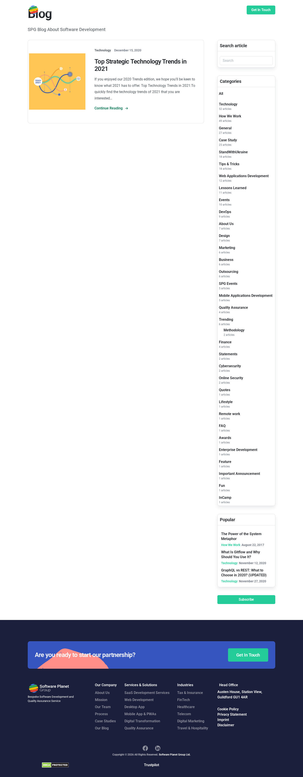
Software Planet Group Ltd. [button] (175, 754)
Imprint (223, 720)
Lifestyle (226, 402)
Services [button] (128, 10)
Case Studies (177, 10)
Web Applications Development (244, 176)
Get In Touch (261, 10)
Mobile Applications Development (245, 295)
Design (224, 236)
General (225, 128)
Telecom (184, 714)
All (221, 93)
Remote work (229, 414)
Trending (226, 319)
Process (101, 714)
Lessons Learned (232, 188)
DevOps (225, 212)
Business (226, 260)
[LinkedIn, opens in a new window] (158, 748)
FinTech (183, 700)
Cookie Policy (228, 709)
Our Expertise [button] (151, 10)
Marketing (227, 248)
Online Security (231, 378)
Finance (225, 342)
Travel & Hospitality (192, 728)
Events (224, 200)
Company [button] (200, 10)
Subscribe (246, 599)
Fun (222, 486)
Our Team (103, 707)
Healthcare (186, 707)
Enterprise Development (238, 450)
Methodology (234, 330)
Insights (220, 10)
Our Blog (102, 728)
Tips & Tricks (229, 164)
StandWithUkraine (233, 152)
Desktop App (134, 707)
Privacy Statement (232, 714)
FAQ (222, 426)
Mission (101, 700)
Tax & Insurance (190, 693)
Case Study (228, 140)
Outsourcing (228, 272)
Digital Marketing (190, 721)
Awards (225, 438)
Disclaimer (225, 725)
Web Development (138, 700)
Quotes (224, 390)
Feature (225, 462)
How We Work (230, 116)
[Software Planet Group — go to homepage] (49, 10)
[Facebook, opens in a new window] (145, 748)
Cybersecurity (230, 366)
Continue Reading (109, 108)
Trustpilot (151, 765)
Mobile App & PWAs (140, 714)
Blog (235, 10)
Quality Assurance (233, 307)
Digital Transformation (142, 721)
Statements (228, 354)
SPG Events (228, 284)
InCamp (225, 497)
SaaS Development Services (146, 693)
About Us (226, 224)
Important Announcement (239, 474)
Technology (228, 104)
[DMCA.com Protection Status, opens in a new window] (55, 765)
